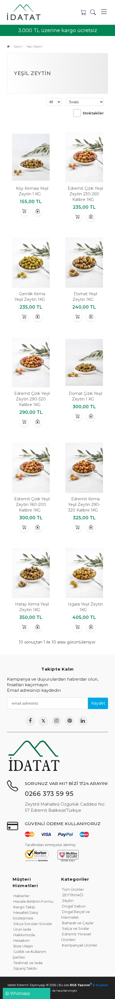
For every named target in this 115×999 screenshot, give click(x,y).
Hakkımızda (24, 935)
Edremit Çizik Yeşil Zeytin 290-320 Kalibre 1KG (32, 399)
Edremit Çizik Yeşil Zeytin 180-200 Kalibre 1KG (32, 504)
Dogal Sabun (73, 906)
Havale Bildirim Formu (33, 901)
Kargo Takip (24, 907)
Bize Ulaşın (23, 946)
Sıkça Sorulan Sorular (32, 923)
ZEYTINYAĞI (72, 895)
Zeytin (67, 900)
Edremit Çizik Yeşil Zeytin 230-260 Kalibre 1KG (85, 194)
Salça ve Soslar (75, 928)
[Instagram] (56, 721)
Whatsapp (19, 993)
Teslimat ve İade (28, 962)
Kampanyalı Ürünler (79, 945)
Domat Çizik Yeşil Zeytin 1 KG (85, 396)
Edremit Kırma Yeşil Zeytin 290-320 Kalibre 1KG (84, 504)
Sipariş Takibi (25, 968)
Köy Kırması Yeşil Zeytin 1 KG (32, 191)
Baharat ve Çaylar (77, 923)
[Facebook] (30, 721)
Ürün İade (22, 929)
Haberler (21, 896)
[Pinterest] (70, 721)
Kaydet (98, 703)
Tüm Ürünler (72, 889)
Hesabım (21, 940)
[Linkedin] (83, 721)
